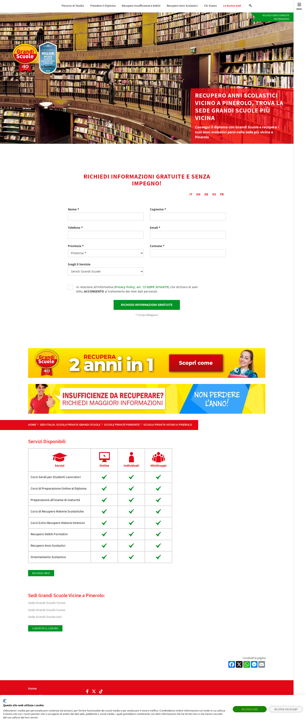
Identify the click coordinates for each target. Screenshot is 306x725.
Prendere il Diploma (103, 6)
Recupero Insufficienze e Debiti (141, 6)
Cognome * (158, 209)
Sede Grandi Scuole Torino (47, 603)
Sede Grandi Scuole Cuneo (46, 610)
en (198, 194)
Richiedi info (41, 573)
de (206, 194)
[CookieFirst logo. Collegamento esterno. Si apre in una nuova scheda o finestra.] (4, 701)
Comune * (157, 246)
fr (222, 194)
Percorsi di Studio (73, 6)
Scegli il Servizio (79, 264)
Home (32, 688)
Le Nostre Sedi (232, 6)
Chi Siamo (210, 6)
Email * (155, 228)
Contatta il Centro (45, 628)
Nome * (73, 209)
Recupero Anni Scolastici (182, 6)
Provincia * (76, 246)
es (214, 194)
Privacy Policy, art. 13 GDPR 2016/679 (141, 287)
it (190, 194)
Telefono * (75, 228)
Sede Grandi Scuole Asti (45, 617)
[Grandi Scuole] (39, 43)
